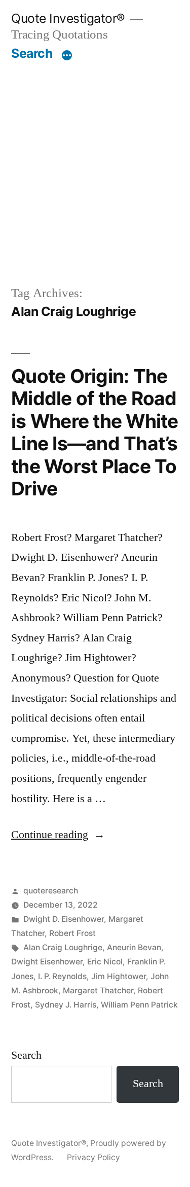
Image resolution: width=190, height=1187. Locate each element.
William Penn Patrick (139, 1005)
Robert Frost (72, 933)
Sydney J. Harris (65, 1005)
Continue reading (58, 835)
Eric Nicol (105, 961)
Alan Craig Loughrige (62, 947)
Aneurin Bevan (134, 947)
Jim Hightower (118, 976)
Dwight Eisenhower (47, 961)
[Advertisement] (95, 173)
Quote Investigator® (68, 18)
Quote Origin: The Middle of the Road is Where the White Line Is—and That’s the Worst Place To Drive (94, 432)
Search (31, 53)
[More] (67, 55)
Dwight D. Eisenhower (63, 919)
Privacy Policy (93, 1157)
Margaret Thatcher (98, 990)
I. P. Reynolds (62, 976)
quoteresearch (50, 890)
